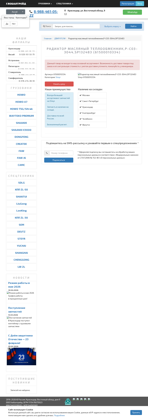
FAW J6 (21, 157)
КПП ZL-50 (21, 189)
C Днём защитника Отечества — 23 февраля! (20, 339)
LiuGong (21, 203)
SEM (21, 224)
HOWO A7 (21, 101)
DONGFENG (21, 136)
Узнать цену (59, 84)
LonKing (21, 210)
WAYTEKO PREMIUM (21, 115)
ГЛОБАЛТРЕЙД (16, 3)
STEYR (21, 238)
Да (7, 23)
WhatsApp (132, 12)
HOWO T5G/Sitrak (21, 108)
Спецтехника (64, 3)
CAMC (21, 164)
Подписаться (59, 160)
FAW (21, 150)
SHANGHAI (21, 252)
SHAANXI (21, 122)
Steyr (58, 77)
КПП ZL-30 (21, 217)
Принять (136, 412)
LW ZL (21, 266)
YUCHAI (21, 245)
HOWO (21, 94)
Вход (140, 3)
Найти (133, 26)
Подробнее (59, 415)
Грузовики (44, 3)
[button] (112, 26)
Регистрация (128, 3)
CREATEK (21, 143)
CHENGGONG (21, 259)
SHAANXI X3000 (21, 129)
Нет (13, 23)
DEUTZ (21, 231)
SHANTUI (21, 196)
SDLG (21, 182)
